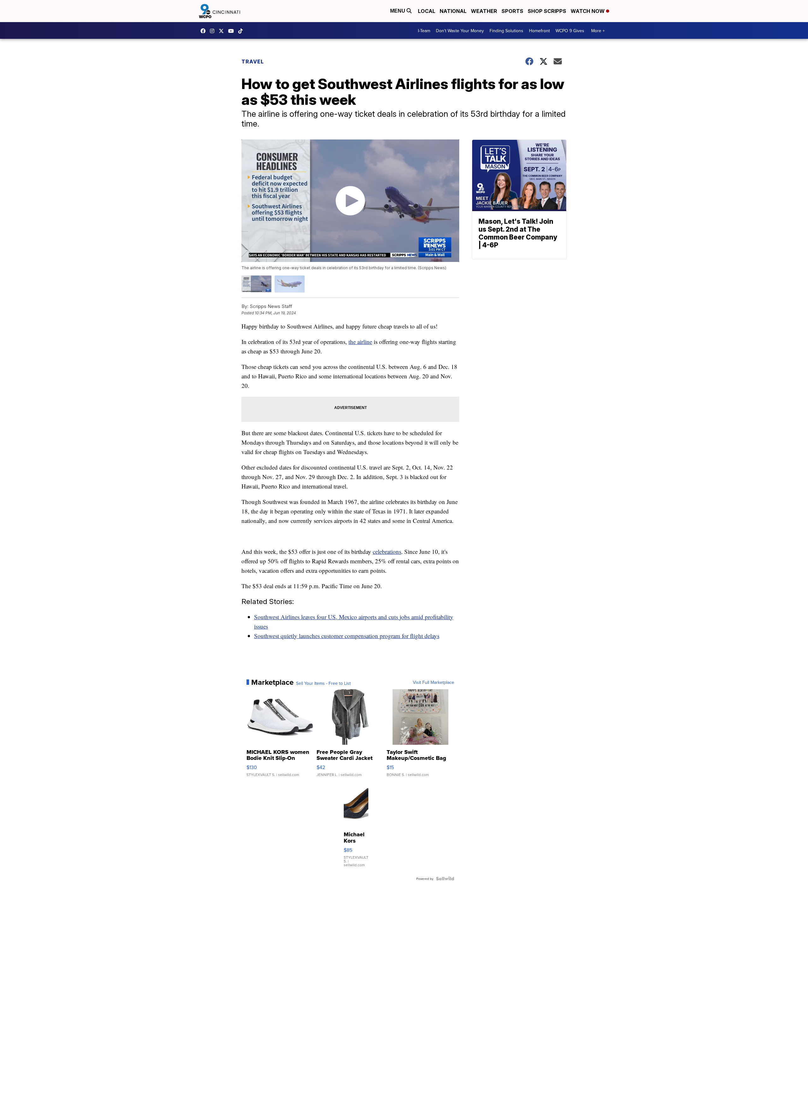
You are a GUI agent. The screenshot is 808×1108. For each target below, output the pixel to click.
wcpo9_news (213, 30)
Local (426, 11)
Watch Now (588, 11)
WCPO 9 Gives (570, 30)
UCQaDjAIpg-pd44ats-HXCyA (232, 30)
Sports (512, 11)
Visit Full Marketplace (433, 682)
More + (598, 30)
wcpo (223, 30)
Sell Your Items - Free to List (323, 683)
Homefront (539, 30)
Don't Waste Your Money (460, 30)
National (453, 11)
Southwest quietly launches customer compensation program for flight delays (346, 636)
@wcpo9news (242, 30)
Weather (484, 11)
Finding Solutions (506, 30)
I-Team (424, 30)
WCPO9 (204, 30)
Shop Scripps (547, 11)
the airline (360, 342)
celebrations (387, 551)
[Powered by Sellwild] (445, 878)
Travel (252, 61)
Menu (398, 11)
